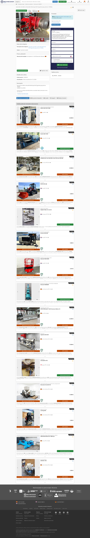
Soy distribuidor (57, 59)
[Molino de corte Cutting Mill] (28, 417)
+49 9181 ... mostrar (57, 75)
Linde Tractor (64, 508)
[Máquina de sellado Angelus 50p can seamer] (28, 216)
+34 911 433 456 (21, 502)
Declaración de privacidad (62, 67)
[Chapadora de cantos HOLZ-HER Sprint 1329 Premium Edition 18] (28, 316)
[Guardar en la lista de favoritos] (71, 7)
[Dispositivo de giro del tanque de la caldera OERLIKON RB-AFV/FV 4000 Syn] (28, 443)
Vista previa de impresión (36, 98)
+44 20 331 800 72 (41, 502)
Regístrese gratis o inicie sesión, (62, 16)
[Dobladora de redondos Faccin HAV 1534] (28, 141)
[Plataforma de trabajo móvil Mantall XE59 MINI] (28, 266)
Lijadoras (30, 508)
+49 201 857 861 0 (60, 502)
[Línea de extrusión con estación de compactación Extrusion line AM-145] (28, 392)
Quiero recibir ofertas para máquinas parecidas (63, 61)
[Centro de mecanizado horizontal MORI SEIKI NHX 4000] (28, 115)
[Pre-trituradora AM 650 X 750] (28, 467)
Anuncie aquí (82, 10)
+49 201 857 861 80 (21, 503)
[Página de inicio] (16, 4)
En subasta (65, 124)
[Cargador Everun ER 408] (28, 191)
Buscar (55, 1)
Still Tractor (36, 508)
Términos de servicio (43, 535)
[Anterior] (17, 27)
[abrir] (45, 130)
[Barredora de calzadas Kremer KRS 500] (28, 240)
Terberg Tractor (49, 508)
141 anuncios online (55, 22)
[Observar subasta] (72, 108)
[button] (88, 2)
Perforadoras (25, 508)
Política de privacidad (35, 535)
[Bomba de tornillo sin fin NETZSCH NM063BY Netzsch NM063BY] (28, 291)
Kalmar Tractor (42, 508)
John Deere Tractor (57, 508)
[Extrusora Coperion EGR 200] (28, 341)
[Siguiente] (48, 27)
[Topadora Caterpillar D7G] (28, 367)
